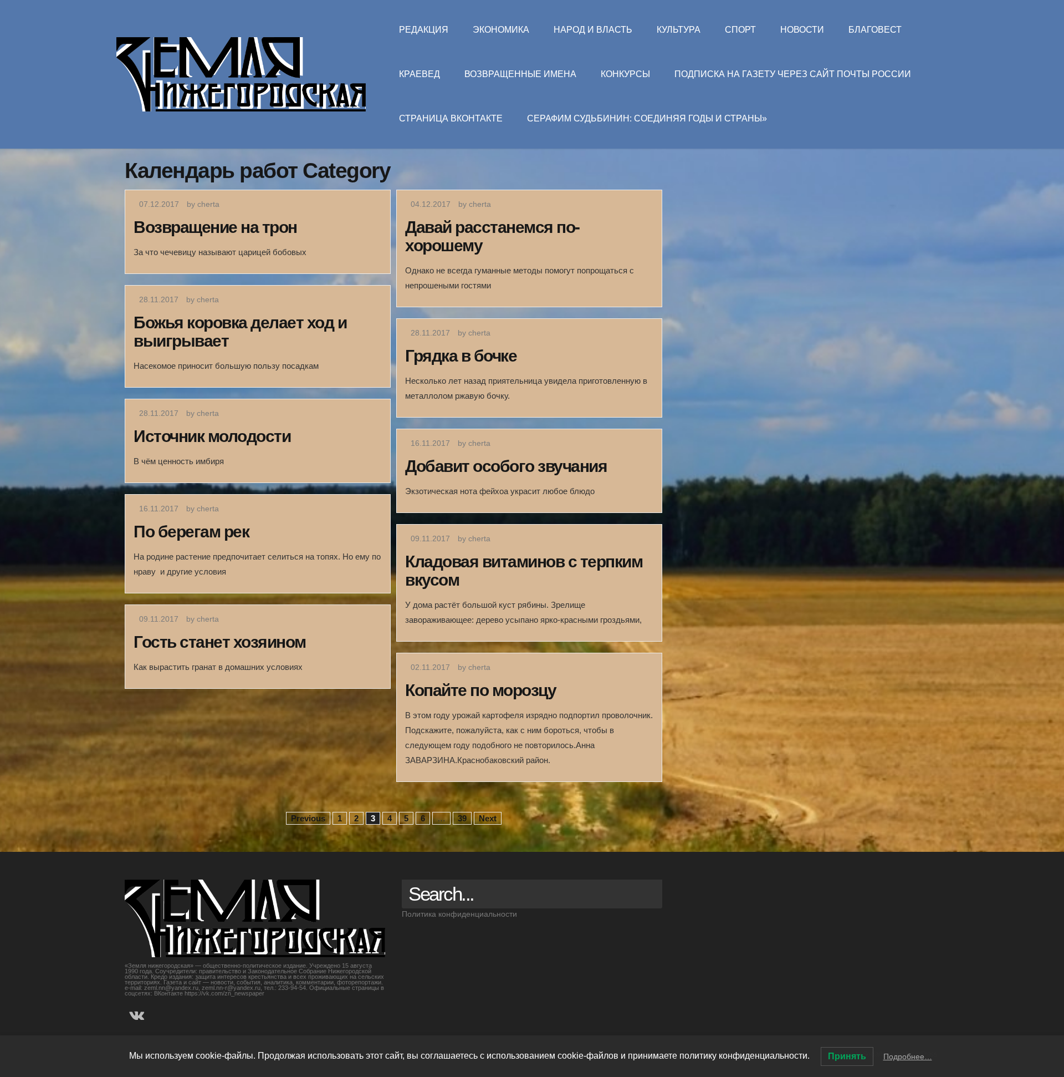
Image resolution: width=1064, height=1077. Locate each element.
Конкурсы (625, 74)
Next (488, 818)
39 (462, 818)
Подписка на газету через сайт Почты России (792, 74)
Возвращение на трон (215, 227)
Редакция (423, 29)
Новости (802, 29)
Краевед (419, 74)
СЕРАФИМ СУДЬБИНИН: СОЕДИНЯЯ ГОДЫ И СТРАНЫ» (647, 118)
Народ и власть (593, 29)
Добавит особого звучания (506, 466)
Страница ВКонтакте (451, 118)
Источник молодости (212, 436)
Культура (678, 29)
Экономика (501, 29)
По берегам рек (191, 531)
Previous (308, 818)
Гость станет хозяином (220, 642)
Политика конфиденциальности (459, 914)
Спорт (740, 29)
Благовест (875, 29)
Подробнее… (907, 1056)
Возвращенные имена (520, 74)
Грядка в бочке (460, 356)
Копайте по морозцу (480, 690)
